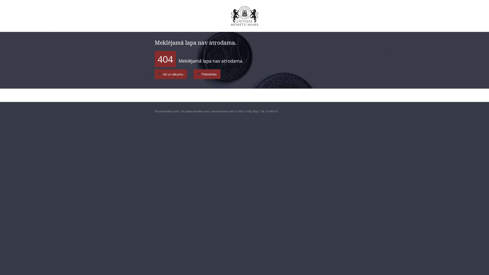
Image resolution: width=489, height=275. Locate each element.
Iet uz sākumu (172, 74)
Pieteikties (209, 74)
